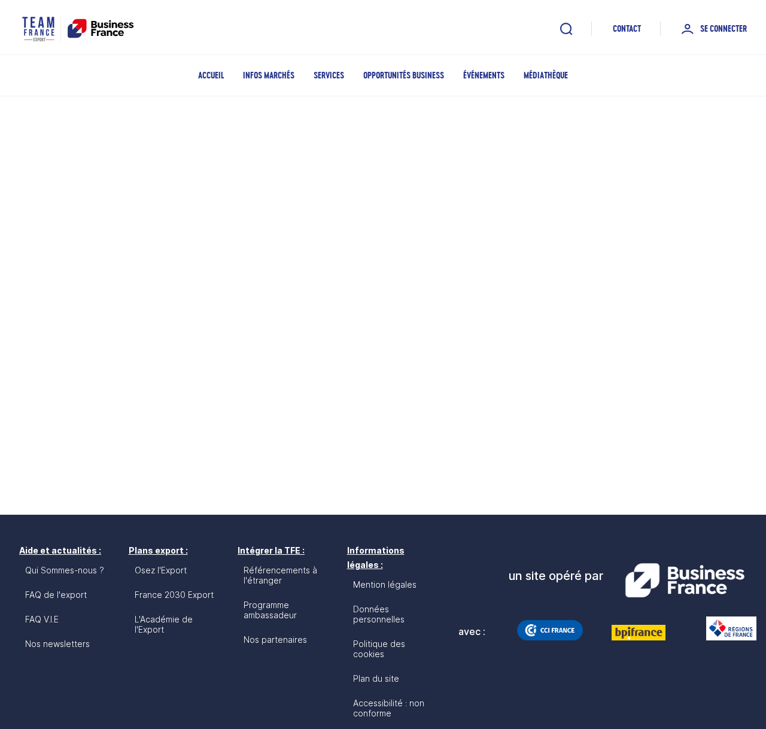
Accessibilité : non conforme (388, 708)
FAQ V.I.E (42, 619)
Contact (627, 28)
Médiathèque (546, 75)
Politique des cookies (379, 649)
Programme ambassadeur (270, 610)
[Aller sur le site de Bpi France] (638, 632)
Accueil (211, 75)
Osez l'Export (161, 570)
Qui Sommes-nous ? (64, 570)
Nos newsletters (57, 644)
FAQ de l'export (56, 595)
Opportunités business (403, 75)
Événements (483, 75)
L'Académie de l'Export (164, 624)
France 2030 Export (174, 595)
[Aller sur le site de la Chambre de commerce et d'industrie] (550, 630)
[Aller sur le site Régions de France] (725, 628)
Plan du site (376, 678)
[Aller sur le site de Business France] (684, 580)
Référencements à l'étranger (280, 575)
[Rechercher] (566, 28)
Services (329, 75)
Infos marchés (268, 75)
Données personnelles (379, 614)
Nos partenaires (275, 639)
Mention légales (385, 584)
